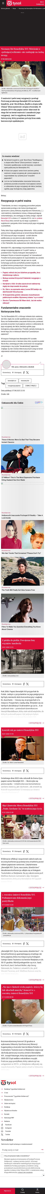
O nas (6, 1093)
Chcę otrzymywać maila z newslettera (17, 1156)
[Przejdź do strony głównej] (14, 3)
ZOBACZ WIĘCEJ (30, 386)
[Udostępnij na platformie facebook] (24, 372)
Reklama (7, 1121)
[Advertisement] (22, 28)
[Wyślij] (42, 1149)
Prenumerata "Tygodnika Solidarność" (16, 1096)
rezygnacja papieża (14, 386)
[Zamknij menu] (3, 3)
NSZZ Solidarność (40, 3)
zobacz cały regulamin (25, 1172)
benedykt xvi (12, 381)
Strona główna (5, 8)
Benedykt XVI (6, 218)
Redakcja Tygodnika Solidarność (14, 1089)
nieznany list (25, 381)
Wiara (14, 8)
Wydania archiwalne (10, 1111)
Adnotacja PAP (9, 1118)
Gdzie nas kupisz (9, 1103)
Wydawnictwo (8, 1100)
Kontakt (6, 1114)
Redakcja (7, 1107)
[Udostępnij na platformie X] (27, 372)
